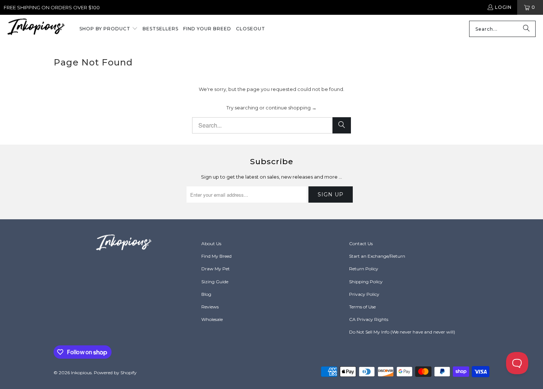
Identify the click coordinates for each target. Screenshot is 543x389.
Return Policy (363, 268)
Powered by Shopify (115, 372)
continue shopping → (291, 108)
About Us (211, 243)
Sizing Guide (214, 281)
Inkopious (81, 372)
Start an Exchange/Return (377, 256)
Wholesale (212, 319)
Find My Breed (216, 256)
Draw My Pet (215, 268)
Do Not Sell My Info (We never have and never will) (402, 332)
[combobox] (502, 29)
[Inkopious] (36, 29)
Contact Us (361, 243)
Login (503, 7)
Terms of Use (362, 306)
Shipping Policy (366, 281)
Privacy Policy (364, 294)
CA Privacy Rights (368, 319)
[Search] (526, 29)
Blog (206, 294)
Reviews (210, 306)
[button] (108, 29)
